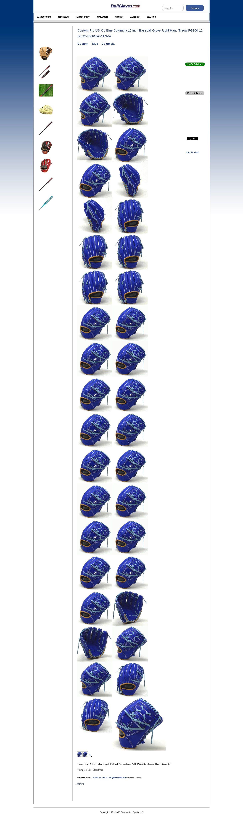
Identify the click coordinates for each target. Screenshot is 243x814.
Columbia (108, 43)
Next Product (192, 152)
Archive (80, 784)
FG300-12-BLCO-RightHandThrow (110, 777)
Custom (83, 43)
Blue (95, 43)
